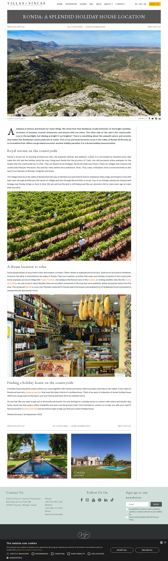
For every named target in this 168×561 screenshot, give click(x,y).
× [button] (165, 542)
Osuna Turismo (47, 279)
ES (136, 4)
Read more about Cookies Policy (30, 550)
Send (156, 504)
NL (145, 4)
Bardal (29, 287)
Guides (83, 4)
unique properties (33, 392)
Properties (71, 4)
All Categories (75, 27)
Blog (98, 4)
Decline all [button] (147, 550)
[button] (56, 557)
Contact (120, 4)
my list (154, 3)
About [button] (107, 4)
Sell (91, 4)
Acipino (91, 279)
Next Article (154, 27)
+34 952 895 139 (54, 502)
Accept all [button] (122, 550)
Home (59, 4)
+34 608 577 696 (54, 508)
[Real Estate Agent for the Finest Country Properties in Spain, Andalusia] (27, 4)
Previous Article (16, 27)
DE (141, 4)
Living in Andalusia (95, 27)
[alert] (84, 550)
